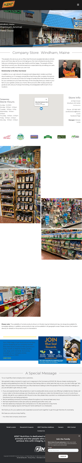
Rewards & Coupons (26, 427)
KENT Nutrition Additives (46, 427)
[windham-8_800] (61, 171)
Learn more (7, 358)
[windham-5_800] (20, 239)
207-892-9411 (76, 109)
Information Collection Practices (45, 457)
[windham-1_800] (20, 301)
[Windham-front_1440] (20, 157)
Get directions (76, 105)
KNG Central (72, 427)
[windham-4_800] (61, 244)
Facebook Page (75, 116)
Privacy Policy (31, 457)
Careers (60, 427)
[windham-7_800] (20, 196)
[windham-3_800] (20, 270)
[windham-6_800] (61, 213)
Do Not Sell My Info (22, 457)
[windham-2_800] (61, 276)
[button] (41, 108)
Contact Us (41, 431)
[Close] (46, 99)
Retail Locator (11, 427)
